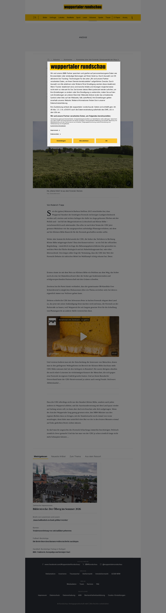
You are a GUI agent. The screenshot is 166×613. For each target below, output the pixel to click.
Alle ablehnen (83, 141)
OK (106, 141)
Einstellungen (61, 141)
